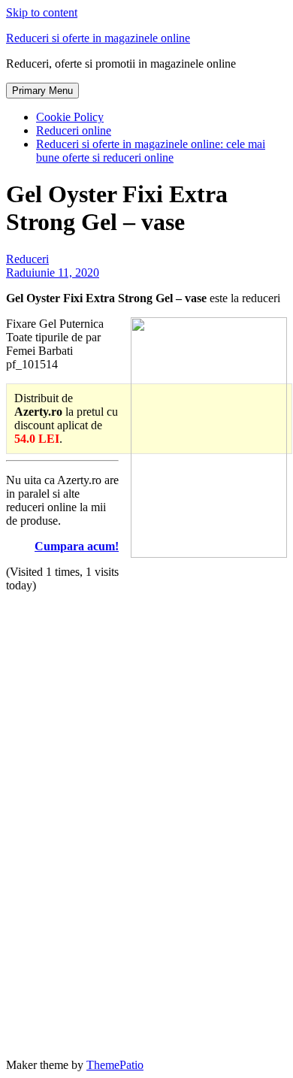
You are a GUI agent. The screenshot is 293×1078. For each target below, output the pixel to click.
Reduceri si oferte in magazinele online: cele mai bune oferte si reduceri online (150, 151)
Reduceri (27, 259)
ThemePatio (114, 1064)
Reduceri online (73, 130)
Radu (19, 272)
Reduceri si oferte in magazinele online (98, 38)
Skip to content (41, 12)
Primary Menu (42, 90)
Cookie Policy (70, 117)
